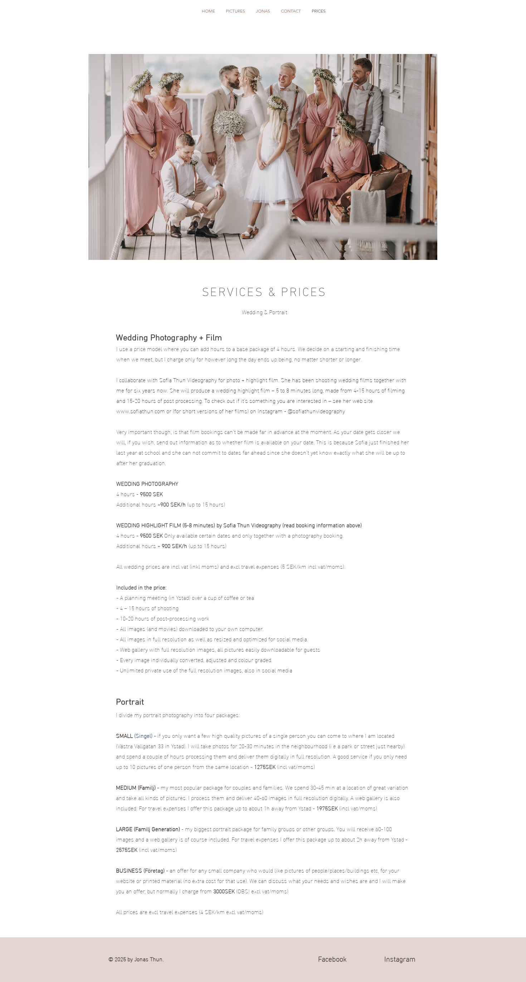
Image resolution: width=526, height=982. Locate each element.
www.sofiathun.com (140, 410)
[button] (235, 11)
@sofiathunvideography (316, 410)
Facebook (332, 958)
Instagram (399, 958)
